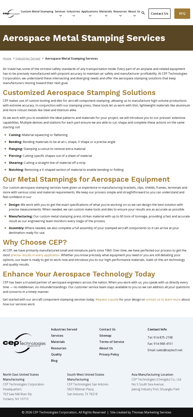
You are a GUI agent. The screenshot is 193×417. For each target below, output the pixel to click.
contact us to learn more (163, 299)
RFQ (182, 13)
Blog (54, 361)
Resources (120, 11)
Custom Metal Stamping (37, 11)
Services (60, 11)
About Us (134, 11)
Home (7, 58)
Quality (56, 354)
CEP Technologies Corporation (55, 412)
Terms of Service (111, 342)
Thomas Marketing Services (151, 412)
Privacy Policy (109, 354)
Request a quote (107, 299)
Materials (105, 11)
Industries (73, 11)
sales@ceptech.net (169, 350)
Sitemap (105, 335)
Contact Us (159, 13)
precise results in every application (35, 255)
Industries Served (27, 58)
